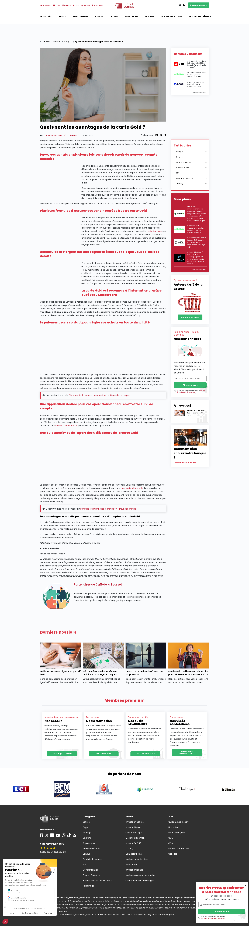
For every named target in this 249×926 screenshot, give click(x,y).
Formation (98, 5)
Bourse (99, 16)
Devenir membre (198, 5)
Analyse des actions (171, 16)
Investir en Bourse (135, 821)
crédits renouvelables (66, 425)
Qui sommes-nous (190, 317)
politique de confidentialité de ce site (213, 919)
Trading (149, 16)
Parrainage (88, 885)
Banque (179, 151)
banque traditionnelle (132, 488)
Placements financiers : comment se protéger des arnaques (99, 395)
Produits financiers (184, 178)
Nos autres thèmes (199, 16)
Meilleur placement (136, 837)
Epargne (87, 837)
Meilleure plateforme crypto (140, 875)
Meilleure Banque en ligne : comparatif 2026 (196, 413)
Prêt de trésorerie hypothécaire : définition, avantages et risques (100, 673)
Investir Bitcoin (133, 827)
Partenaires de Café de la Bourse (62, 135)
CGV (170, 843)
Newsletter (46, 5)
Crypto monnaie (183, 162)
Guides (62, 16)
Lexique (67, 5)
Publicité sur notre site (179, 848)
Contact (172, 853)
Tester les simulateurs (145, 754)
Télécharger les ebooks (61, 754)
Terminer (48, 913)
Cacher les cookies (30, 913)
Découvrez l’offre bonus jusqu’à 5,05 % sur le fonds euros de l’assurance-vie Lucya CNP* (196, 242)
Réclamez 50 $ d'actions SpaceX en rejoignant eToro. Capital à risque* (195, 229)
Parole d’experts (91, 875)
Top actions (131, 16)
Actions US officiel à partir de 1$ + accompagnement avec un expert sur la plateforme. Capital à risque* (196, 258)
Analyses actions (91, 848)
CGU (170, 837)
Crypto (114, 16)
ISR (177, 173)
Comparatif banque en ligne (140, 880)
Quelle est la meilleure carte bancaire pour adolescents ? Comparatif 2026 (188, 673)
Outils (76, 5)
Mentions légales (176, 832)
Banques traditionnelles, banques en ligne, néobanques (108, 508)
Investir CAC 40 (133, 843)
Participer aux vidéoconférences (187, 752)
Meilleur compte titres (137, 859)
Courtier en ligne (134, 832)
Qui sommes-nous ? (178, 821)
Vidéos (86, 5)
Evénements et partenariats (97, 880)
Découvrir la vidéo (184, 462)
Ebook (57, 5)
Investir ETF (131, 864)
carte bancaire (154, 231)
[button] (5, 921)
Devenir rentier (183, 167)
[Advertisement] (103, 349)
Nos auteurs (174, 827)
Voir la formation (103, 754)
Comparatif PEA (134, 853)
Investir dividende (134, 869)
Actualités (45, 16)
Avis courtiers (80, 16)
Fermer (12, 913)
